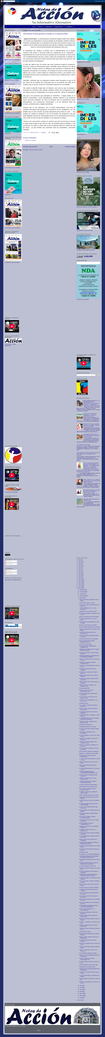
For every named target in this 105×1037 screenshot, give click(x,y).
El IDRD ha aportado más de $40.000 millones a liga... (88, 792)
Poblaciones (49, 26)
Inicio (34, 26)
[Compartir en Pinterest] (58, 132)
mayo (81, 989)
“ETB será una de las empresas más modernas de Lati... (88, 742)
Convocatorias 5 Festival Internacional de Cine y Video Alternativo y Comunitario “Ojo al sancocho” (88, 454)
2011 (79, 1000)
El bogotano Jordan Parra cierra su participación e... (87, 830)
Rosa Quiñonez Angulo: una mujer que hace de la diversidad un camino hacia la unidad (91, 491)
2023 (79, 566)
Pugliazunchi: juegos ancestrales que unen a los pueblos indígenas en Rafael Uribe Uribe (91, 425)
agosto (81, 597)
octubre (82, 593)
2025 (79, 562)
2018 (79, 576)
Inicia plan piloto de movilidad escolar (88, 786)
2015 (79, 582)
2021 (79, 570)
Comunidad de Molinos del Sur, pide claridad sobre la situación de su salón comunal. (91, 435)
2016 (79, 580)
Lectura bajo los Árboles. (85, 931)
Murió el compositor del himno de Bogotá (89, 616)
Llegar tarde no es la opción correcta (88, 611)
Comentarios (10, 563)
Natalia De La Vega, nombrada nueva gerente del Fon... (88, 722)
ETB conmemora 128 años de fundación (88, 751)
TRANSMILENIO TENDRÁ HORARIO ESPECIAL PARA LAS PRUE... (88, 875)
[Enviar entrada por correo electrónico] (49, 132)
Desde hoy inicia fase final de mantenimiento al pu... (86, 691)
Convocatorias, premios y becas (87, 602)
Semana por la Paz (83, 703)
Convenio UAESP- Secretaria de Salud (88, 964)
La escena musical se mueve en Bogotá (88, 887)
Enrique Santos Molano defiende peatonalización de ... (87, 641)
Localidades (69, 26)
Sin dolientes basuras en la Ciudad (87, 726)
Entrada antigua (70, 146)
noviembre (82, 591)
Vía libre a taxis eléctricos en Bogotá (88, 625)
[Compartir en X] (55, 132)
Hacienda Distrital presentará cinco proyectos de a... (87, 633)
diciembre (82, 589)
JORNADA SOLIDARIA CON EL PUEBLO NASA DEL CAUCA (89, 650)
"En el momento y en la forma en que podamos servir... (88, 697)
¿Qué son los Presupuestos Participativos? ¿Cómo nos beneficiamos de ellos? (90, 415)
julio (81, 985)
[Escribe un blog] (53, 132)
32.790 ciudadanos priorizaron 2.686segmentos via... (86, 824)
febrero (81, 995)
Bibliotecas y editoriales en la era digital (88, 753)
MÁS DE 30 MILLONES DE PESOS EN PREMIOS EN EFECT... (88, 843)
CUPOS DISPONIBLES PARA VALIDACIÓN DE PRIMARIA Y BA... (88, 772)
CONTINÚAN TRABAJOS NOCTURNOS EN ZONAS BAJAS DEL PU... (89, 857)
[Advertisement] (13, 290)
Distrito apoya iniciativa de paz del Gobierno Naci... (87, 756)
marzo (81, 993)
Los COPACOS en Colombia (83, 444)
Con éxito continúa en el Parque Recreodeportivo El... (86, 959)
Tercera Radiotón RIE (84, 688)
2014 (79, 584)
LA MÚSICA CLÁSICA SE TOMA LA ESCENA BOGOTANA (87, 782)
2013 (79, 586)
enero (81, 997)
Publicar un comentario (30, 140)
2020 (79, 572)
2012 (79, 588)
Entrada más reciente (30, 146)
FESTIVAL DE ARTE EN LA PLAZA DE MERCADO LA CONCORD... (88, 863)
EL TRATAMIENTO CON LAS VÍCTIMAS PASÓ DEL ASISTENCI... (89, 719)
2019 (79, 574)
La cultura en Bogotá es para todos (87, 866)
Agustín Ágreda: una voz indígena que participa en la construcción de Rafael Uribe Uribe (91, 481)
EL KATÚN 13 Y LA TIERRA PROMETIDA (89, 854)
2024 (79, 564)
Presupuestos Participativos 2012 (87, 966)
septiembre (82, 595)
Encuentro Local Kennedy (85, 644)
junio (81, 987)
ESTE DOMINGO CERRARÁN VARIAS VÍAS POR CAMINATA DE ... (88, 906)
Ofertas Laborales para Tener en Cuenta (88, 795)
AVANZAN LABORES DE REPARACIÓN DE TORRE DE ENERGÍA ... (89, 656)
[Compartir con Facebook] (57, 132)
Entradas (9, 561)
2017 (79, 578)
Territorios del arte (83, 852)
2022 (79, 568)
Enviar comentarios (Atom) (36, 149)
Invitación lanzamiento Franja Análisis (88, 784)
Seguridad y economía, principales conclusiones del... (87, 663)
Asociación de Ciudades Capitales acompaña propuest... (87, 817)
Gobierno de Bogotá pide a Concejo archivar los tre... (87, 779)
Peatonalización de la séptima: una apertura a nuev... (87, 685)
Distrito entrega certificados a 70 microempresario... (87, 909)
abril (81, 991)
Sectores (40, 26)
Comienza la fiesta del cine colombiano (88, 638)
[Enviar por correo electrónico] (52, 132)
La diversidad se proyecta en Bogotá (88, 953)
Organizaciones (59, 26)
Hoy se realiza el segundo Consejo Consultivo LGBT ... (87, 789)
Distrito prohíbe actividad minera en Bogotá (89, 627)
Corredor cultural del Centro (85, 724)
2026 (79, 560)
